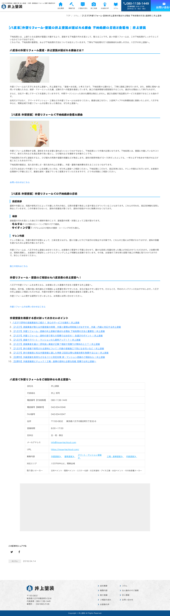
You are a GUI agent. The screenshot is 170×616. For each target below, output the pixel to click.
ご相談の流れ (105, 599)
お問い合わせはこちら (20, 182)
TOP (68, 15)
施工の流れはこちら (19, 266)
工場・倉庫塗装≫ (115, 456)
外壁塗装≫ (56, 456)
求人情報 (125, 595)
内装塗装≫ (131, 456)
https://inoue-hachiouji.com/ (65, 449)
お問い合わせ (127, 599)
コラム (124, 586)
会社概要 (103, 586)
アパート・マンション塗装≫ (90, 456)
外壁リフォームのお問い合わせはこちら (28, 306)
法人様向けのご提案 (130, 590)
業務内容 (103, 590)
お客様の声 (104, 604)
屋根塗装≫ (69, 456)
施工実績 (103, 595)
